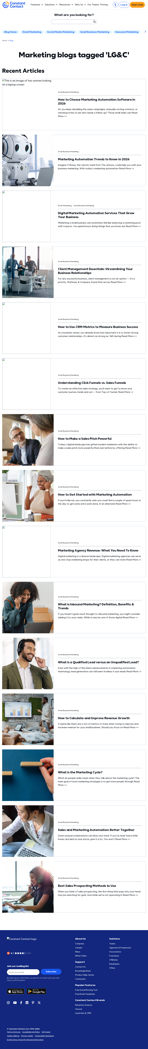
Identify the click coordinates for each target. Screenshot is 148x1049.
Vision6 (78, 1009)
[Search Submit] (94, 22)
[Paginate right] (143, 32)
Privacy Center (27, 1036)
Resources (64, 4)
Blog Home (10, 32)
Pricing (104, 4)
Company (79, 943)
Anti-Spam (46, 1032)
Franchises (114, 955)
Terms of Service (13, 1032)
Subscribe (51, 971)
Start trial (137, 4)
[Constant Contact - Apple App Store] (17, 991)
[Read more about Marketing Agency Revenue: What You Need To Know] (28, 551)
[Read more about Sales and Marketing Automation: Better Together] (28, 831)
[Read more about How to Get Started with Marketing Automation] (28, 496)
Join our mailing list (18, 966)
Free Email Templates (85, 994)
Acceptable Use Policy (31, 1032)
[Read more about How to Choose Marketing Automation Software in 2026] (28, 104)
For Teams (93, 4)
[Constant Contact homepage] (22, 939)
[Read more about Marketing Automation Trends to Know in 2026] (28, 160)
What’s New (81, 955)
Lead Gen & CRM (83, 1013)
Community (80, 979)
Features (35, 4)
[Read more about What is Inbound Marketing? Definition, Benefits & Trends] (28, 607)
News (77, 951)
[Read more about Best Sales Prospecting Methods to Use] (28, 887)
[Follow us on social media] (8, 1002)
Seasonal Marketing (126, 32)
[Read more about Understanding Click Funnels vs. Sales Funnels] (28, 384)
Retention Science (83, 1005)
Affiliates (113, 960)
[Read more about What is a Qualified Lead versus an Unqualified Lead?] (28, 663)
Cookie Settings (13, 1036)
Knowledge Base (83, 971)
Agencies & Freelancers (120, 947)
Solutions (50, 4)
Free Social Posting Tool (86, 990)
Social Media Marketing (60, 32)
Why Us (79, 4)
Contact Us (80, 966)
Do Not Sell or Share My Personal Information (25, 1040)
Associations (115, 951)
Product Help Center (84, 975)
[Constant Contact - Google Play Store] (38, 991)
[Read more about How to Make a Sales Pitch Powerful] (28, 440)
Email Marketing (32, 32)
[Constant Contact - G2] (34, 953)
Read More (126, 168)
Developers (114, 964)
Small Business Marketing (94, 32)
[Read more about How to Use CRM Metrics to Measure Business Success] (28, 328)
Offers (112, 968)
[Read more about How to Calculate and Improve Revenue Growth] (28, 719)
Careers (78, 947)
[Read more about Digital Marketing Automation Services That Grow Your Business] (28, 216)
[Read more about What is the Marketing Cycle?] (28, 775)
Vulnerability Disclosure (44, 1036)
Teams (112, 943)
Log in (124, 4)
